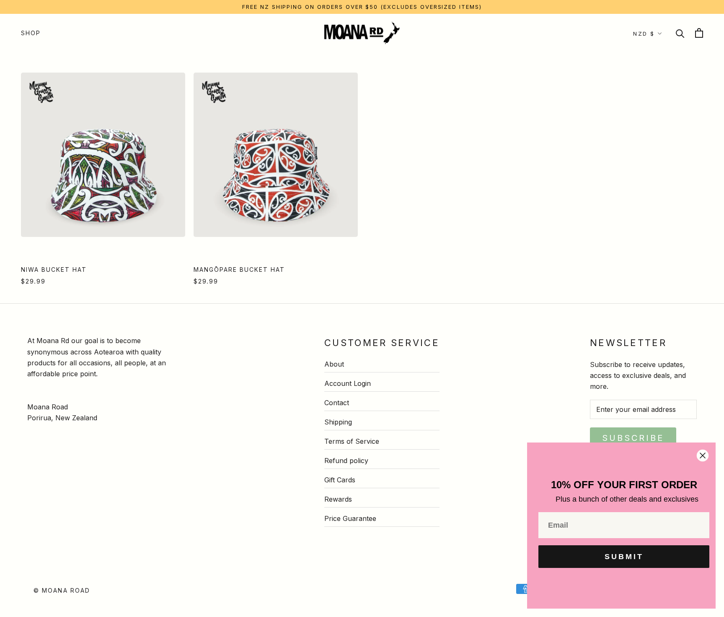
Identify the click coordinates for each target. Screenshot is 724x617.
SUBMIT (624, 556)
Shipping (338, 422)
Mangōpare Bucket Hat (239, 269)
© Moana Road (62, 590)
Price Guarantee (350, 518)
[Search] (680, 33)
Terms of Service (351, 441)
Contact (336, 402)
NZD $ (644, 33)
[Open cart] (699, 33)
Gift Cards (339, 480)
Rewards (338, 499)
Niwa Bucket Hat (54, 269)
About (334, 364)
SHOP (31, 32)
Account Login (347, 383)
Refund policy (346, 460)
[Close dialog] (702, 455)
